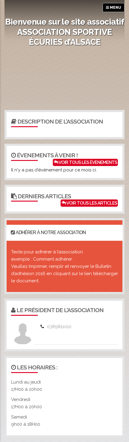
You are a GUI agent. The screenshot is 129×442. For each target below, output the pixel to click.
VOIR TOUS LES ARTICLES (91, 203)
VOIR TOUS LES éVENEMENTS (87, 162)
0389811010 (59, 326)
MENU (115, 7)
